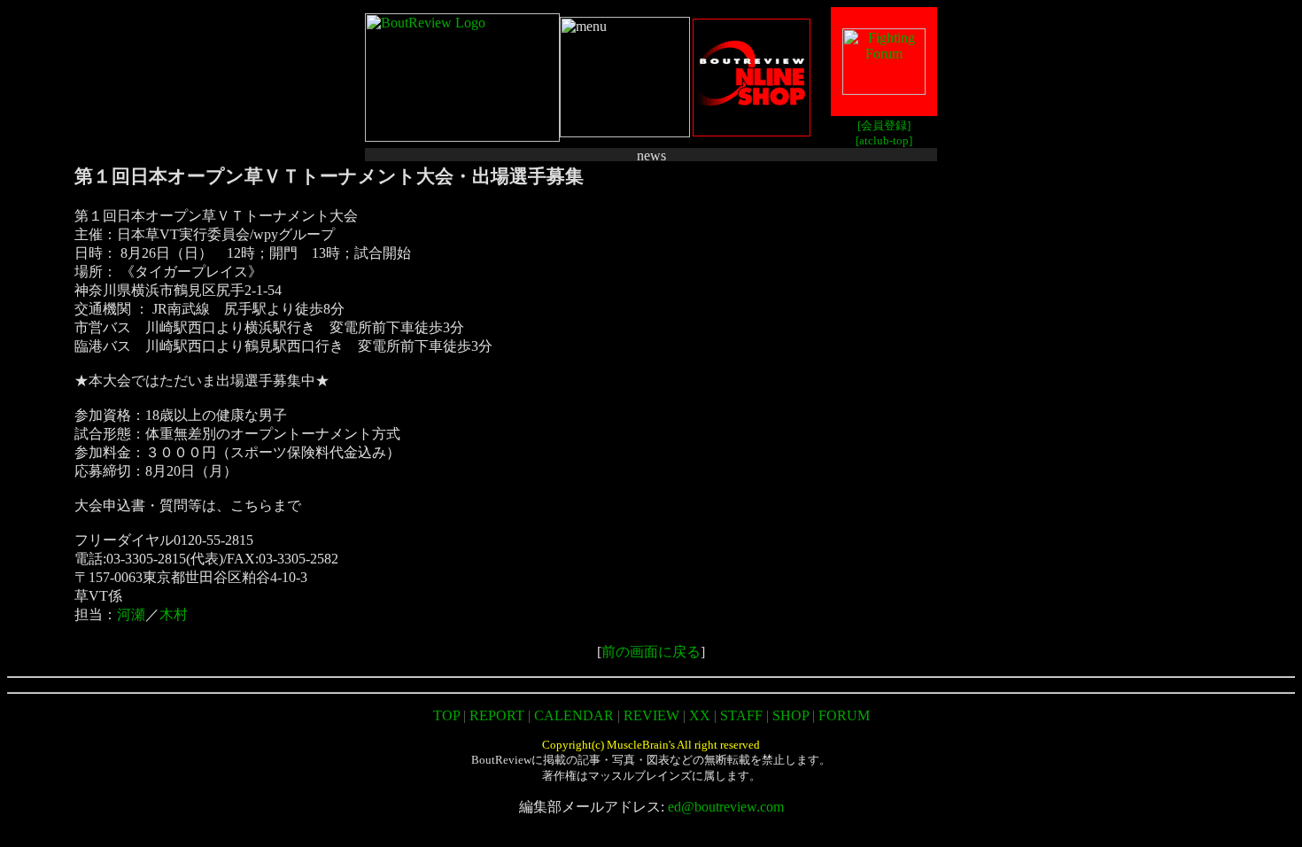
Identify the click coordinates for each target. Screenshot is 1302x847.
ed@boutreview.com (726, 806)
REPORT (496, 715)
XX (699, 715)
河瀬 (131, 614)
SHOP (790, 715)
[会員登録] (884, 125)
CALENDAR (574, 715)
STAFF (741, 715)
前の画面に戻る (651, 651)
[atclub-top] (884, 140)
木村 (173, 614)
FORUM (844, 715)
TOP (446, 715)
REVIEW (651, 715)
